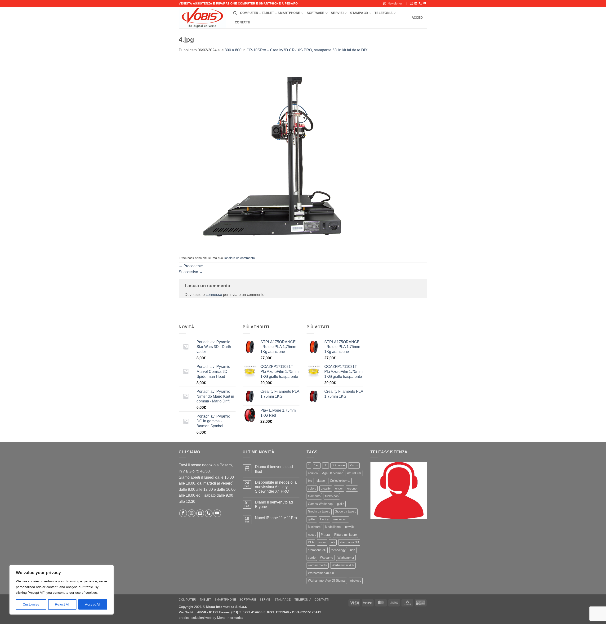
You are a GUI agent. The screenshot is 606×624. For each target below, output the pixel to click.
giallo (340, 504)
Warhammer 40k (343, 565)
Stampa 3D (359, 13)
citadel (320, 480)
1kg (316, 465)
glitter (312, 519)
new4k (349, 527)
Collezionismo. (340, 480)
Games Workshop (320, 504)
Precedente (191, 266)
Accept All (92, 604)
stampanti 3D (317, 550)
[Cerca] (235, 13)
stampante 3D (349, 542)
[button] (392, 3)
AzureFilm (354, 473)
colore (312, 488)
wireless (355, 580)
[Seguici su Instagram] (411, 3)
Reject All (62, 604)
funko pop (332, 496)
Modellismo (333, 527)
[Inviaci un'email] (415, 3)
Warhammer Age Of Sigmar (327, 580)
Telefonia (383, 13)
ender (339, 488)
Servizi (337, 13)
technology (338, 550)
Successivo (191, 272)
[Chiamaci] (420, 3)
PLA (311, 542)
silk (332, 542)
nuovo (312, 534)
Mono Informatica (230, 618)
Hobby (324, 519)
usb (352, 550)
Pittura (325, 534)
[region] (61, 590)
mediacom (340, 519)
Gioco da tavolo (345, 511)
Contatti (242, 22)
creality (326, 488)
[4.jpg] (273, 153)
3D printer (338, 465)
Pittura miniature (345, 534)
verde (312, 557)
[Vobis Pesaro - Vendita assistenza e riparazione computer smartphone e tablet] (202, 18)
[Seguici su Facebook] (406, 3)
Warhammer (346, 557)
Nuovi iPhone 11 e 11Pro (276, 518)
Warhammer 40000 (321, 573)
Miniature (314, 527)
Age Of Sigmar (332, 473)
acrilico (313, 473)
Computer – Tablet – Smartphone (270, 13)
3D (325, 465)
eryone (351, 488)
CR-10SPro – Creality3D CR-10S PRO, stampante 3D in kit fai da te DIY (307, 50)
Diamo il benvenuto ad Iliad (274, 469)
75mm (354, 465)
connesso (214, 295)
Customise (31, 604)
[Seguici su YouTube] (424, 3)
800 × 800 (233, 50)
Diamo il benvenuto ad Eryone (274, 504)
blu (310, 480)
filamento (314, 496)
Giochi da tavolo (319, 511)
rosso (322, 542)
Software (316, 13)
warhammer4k (317, 565)
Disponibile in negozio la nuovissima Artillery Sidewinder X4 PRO (276, 486)
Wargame (326, 557)
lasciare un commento (239, 258)
